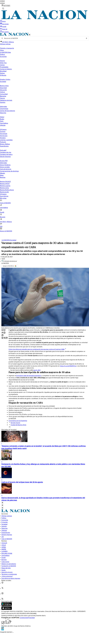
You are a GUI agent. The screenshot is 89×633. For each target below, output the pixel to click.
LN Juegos (3, 129)
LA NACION (5, 240)
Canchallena (4, 123)
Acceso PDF (4, 161)
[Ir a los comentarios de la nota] (4, 330)
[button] (44, 132)
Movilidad (3, 71)
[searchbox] (43, 38)
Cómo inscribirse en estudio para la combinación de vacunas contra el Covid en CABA (36, 349)
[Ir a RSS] (2, 599)
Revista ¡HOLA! (4, 184)
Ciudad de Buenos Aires (18, 425)
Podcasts (3, 142)
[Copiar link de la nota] (2, 335)
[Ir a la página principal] (44, 19)
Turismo (2, 131)
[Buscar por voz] (86, 38)
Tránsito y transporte (7, 48)
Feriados (3, 138)
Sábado (2, 173)
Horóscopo (3, 136)
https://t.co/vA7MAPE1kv (68, 366)
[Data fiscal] (2, 630)
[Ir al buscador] (3, 8)
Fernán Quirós (15, 423)
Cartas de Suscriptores (7, 111)
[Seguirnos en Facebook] (2, 583)
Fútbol (2, 117)
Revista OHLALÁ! (5, 181)
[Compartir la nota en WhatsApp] (4, 333)
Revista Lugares (5, 186)
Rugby (2, 119)
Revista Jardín (4, 192)
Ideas (2, 175)
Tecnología (3, 134)
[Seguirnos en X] (2, 588)
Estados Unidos (5, 79)
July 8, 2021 (37, 370)
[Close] (2, 503)
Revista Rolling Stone (7, 190)
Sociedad (12, 240)
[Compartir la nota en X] (4, 338)
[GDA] (6, 624)
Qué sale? (3, 150)
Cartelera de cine (5, 152)
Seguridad (3, 88)
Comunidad (4, 94)
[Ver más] (10, 427)
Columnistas (4, 109)
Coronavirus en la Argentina (18, 421)
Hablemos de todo (6, 100)
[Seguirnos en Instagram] (2, 594)
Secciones (5, 24)
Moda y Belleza (5, 144)
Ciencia (2, 98)
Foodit (4, 27)
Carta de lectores (5, 169)
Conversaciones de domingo (9, 171)
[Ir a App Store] (6, 609)
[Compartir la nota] (2, 333)
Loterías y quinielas (6, 140)
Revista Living (4, 188)
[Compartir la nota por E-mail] (7, 338)
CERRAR (2, 1)
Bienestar (3, 96)
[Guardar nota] (2, 330)
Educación (3, 90)
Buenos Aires (4, 86)
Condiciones (24, 618)
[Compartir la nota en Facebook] (2, 338)
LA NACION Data (5, 52)
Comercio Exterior (6, 69)
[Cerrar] (30, 35)
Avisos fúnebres (5, 165)
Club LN (4, 29)
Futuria (2, 61)
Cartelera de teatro (6, 154)
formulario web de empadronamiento (28, 376)
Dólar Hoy (3, 63)
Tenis (1, 121)
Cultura (2, 92)
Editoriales (3, 106)
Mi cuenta (5, 32)
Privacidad (31, 618)
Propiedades (4, 67)
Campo (2, 65)
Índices (2, 73)
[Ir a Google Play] (6, 605)
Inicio (4, 21)
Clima (2, 50)
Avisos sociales (5, 167)
